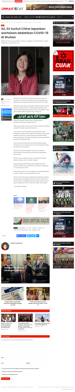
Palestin (16, 17)
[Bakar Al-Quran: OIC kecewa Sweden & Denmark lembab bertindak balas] (8, 318)
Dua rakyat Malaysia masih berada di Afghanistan (42, 324)
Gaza (20, 17)
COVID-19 (40, 227)
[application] (63, 111)
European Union (17, 229)
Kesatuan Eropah (24, 229)
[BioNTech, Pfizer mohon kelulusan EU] (19, 200)
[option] (25, 268)
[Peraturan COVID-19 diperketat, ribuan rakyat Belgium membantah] (43, 200)
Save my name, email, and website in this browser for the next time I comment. (20, 368)
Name (2, 357)
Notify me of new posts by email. (10, 374)
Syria (12, 17)
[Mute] (69, 115)
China (30, 227)
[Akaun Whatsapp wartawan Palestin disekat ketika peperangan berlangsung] (31, 200)
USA (30, 229)
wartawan (34, 229)
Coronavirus (34, 227)
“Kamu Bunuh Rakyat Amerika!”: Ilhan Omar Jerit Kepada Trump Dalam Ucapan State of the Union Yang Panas (25, 326)
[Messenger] (37, 235)
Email (2, 363)
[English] (53, 17)
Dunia (7, 22)
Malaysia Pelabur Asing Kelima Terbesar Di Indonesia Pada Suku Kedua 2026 (16, 269)
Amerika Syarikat (21, 227)
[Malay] (51, 17)
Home (3, 17)
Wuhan (38, 229)
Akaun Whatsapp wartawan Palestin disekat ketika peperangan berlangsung (30, 207)
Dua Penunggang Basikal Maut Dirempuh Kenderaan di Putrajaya (37, 1)
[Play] (55, 115)
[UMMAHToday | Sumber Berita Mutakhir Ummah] (12, 9)
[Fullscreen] (72, 115)
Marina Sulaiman (8, 99)
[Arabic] (55, 17)
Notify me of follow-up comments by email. (12, 371)
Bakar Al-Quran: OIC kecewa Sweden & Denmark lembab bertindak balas (6, 325)
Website (28, 363)
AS (26, 227)
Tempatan (7, 17)
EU (43, 227)
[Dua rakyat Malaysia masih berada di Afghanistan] (42, 318)
